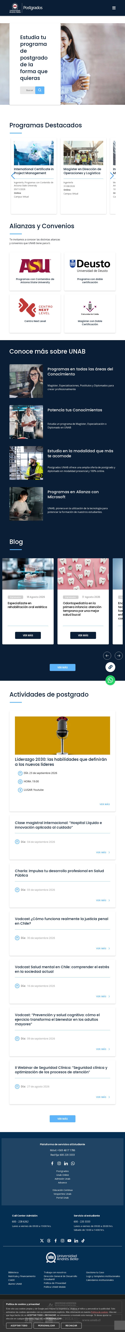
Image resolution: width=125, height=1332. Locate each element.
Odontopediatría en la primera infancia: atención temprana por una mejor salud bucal (82, 609)
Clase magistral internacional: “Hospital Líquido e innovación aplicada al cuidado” (58, 825)
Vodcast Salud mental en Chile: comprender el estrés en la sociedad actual (62, 969)
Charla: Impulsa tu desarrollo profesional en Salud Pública (59, 873)
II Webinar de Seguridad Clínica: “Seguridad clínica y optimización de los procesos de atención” (61, 1069)
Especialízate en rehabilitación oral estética (27, 605)
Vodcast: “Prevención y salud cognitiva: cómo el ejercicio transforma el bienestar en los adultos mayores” (57, 1019)
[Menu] (114, 8)
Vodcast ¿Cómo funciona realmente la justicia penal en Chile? (61, 921)
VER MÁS (28, 635)
